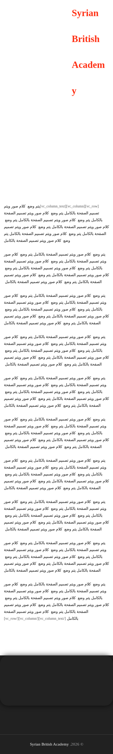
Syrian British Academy (49, 744)
